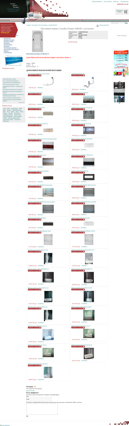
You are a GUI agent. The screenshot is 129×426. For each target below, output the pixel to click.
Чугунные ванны (43, 25)
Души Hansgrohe (8, 116)
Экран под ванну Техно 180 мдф (79, 171)
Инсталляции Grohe (14, 118)
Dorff (8, 108)
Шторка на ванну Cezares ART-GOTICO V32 (82, 249)
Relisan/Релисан (17, 110)
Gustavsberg (14, 108)
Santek (12, 111)
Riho (4, 111)
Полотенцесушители (10, 48)
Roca (8, 111)
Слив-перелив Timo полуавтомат (79, 92)
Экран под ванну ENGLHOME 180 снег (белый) (83, 201)
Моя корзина (119, 10)
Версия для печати (104, 25)
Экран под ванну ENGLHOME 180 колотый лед (83, 185)
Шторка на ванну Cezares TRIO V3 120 (38, 250)
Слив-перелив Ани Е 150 (77, 73)
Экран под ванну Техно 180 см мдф (37, 155)
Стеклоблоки (8, 52)
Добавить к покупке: (34, 75)
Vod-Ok (10, 113)
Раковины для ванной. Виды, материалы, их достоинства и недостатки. (13, 95)
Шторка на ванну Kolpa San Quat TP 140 (81, 344)
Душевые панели (9, 40)
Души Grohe (17, 114)
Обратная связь (124, 1)
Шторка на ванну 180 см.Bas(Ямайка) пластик (83, 230)
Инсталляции (8, 44)
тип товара (34, 25)
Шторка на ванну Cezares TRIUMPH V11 (38, 269)
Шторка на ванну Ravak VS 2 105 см (37, 326)
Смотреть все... (21, 102)
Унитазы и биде (8, 41)
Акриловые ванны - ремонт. (9, 78)
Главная (85, 20)
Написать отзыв (30, 390)
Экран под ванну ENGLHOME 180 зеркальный (40, 185)
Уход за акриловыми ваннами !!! (11, 80)
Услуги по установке (110, 20)
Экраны (6, 51)
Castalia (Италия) (52, 25)
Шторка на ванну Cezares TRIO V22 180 (81, 287)
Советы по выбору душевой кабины (11, 97)
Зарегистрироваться (97, 1)
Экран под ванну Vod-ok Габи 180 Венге (38, 171)
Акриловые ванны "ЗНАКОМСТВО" (11, 82)
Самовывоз (91, 20)
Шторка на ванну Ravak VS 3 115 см (80, 325)
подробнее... (40, 87)
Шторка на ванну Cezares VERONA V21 (38, 287)
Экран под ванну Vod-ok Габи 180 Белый (81, 138)
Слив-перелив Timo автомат (35, 92)
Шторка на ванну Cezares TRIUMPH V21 (81, 269)
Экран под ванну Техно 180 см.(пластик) (81, 107)
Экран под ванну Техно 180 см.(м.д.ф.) (81, 123)
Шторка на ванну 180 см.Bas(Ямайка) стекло (39, 231)
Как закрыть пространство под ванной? (12, 89)
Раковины (7, 43)
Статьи (124, 20)
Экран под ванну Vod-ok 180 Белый (80, 218)
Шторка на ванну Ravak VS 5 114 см (37, 344)
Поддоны (6, 46)
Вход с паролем (108, 1)
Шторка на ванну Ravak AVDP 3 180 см (81, 306)
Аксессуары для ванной (11, 49)
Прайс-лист (116, 1)
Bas (5, 108)
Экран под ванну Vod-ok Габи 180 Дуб (38, 123)
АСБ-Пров (17, 113)
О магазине (119, 20)
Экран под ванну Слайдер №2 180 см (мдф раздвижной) (42, 138)
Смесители (7, 38)
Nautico (9, 110)
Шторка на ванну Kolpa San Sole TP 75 (38, 363)
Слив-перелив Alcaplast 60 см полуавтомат (39, 73)
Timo (17, 111)
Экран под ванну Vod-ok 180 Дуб (36, 107)
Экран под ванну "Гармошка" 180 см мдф (82, 155)
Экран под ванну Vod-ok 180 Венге (37, 218)
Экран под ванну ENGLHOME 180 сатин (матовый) (41, 201)
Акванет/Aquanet (8, 114)
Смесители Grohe (8, 119)
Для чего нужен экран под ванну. (11, 84)
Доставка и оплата (99, 20)
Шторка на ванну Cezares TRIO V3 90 (37, 306)
